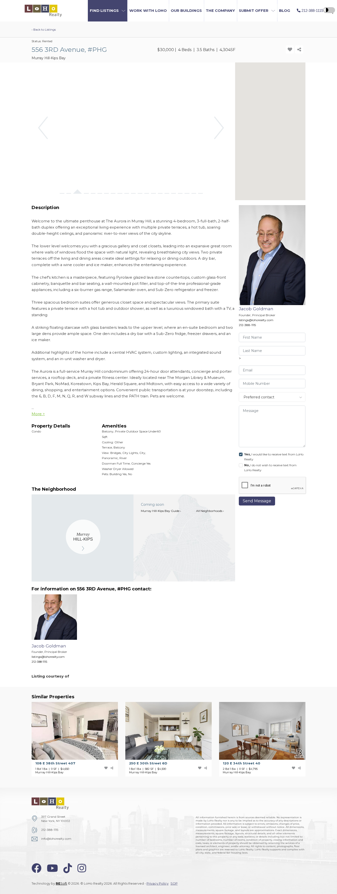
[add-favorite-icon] (290, 49)
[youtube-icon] (52, 868)
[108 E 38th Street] (78, 739)
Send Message (257, 501)
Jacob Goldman (256, 308)
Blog (284, 10)
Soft (61, 883)
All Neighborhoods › (210, 511)
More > (38, 414)
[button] (107, 10)
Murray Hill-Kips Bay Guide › (161, 511)
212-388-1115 (247, 325)
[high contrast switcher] (329, 10)
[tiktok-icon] (67, 868)
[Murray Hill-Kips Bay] (83, 536)
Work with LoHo (148, 10)
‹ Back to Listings (44, 29)
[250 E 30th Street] (172, 739)
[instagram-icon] (81, 868)
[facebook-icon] (36, 868)
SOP (174, 883)
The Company (220, 10)
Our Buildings (186, 10)
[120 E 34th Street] (266, 739)
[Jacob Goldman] (58, 631)
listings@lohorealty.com (256, 320)
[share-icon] (299, 49)
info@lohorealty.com (56, 838)
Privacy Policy (157, 883)
